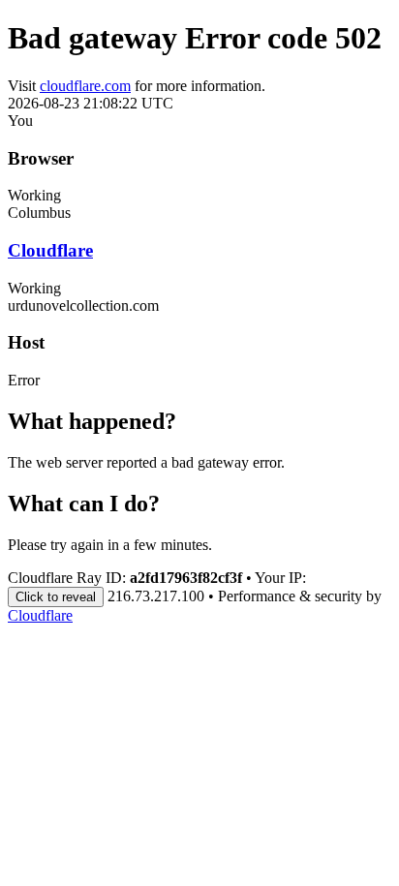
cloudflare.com (85, 85)
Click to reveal (55, 597)
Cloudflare (50, 250)
